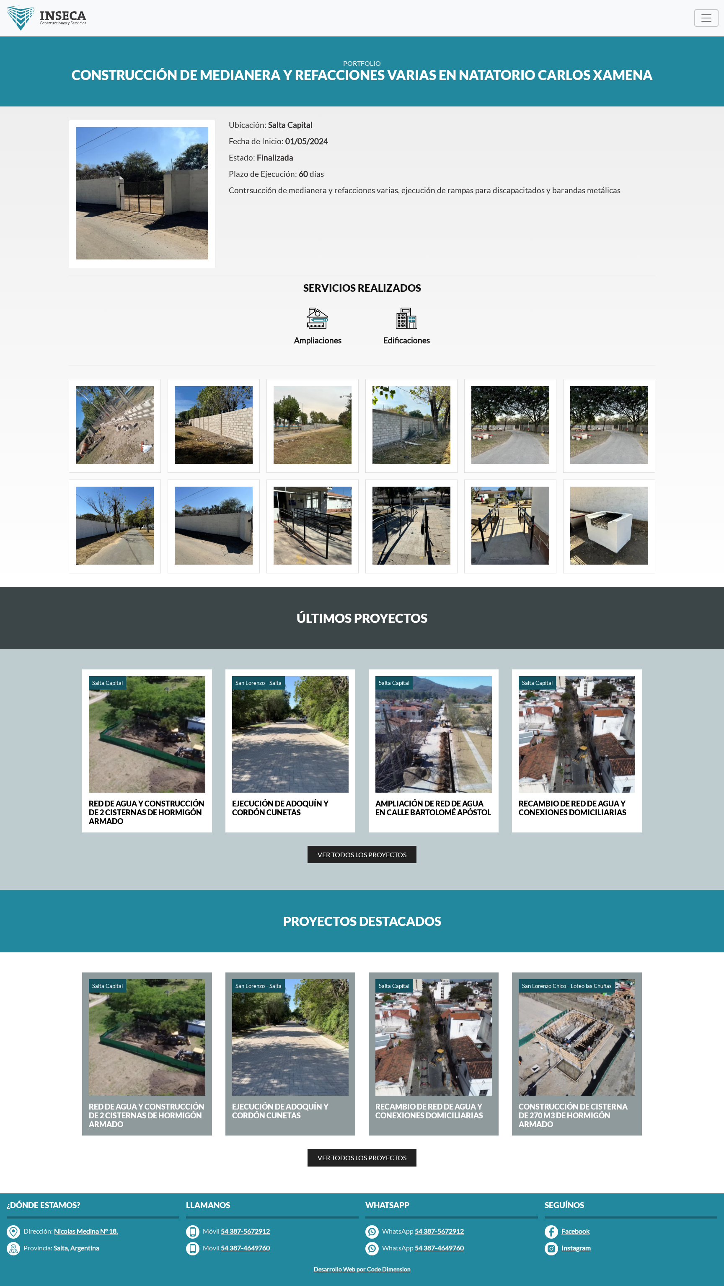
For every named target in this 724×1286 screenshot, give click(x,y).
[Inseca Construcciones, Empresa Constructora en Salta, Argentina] (46, 18)
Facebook (575, 1231)
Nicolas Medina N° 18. (86, 1231)
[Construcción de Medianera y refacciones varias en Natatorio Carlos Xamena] (142, 193)
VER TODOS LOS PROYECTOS (362, 854)
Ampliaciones (317, 340)
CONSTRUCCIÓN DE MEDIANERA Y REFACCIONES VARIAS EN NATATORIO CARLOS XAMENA (362, 75)
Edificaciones (406, 340)
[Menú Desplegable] (706, 18)
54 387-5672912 (439, 1231)
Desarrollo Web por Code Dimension (362, 1269)
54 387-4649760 (439, 1248)
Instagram (576, 1248)
